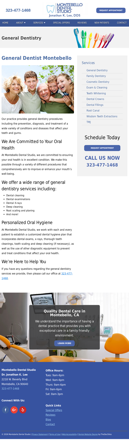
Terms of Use (54, 434)
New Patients (102, 22)
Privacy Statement (40, 434)
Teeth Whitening (96, 93)
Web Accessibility (69, 434)
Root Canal (93, 110)
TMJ (89, 122)
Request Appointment (110, 10)
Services (38, 22)
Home (5, 22)
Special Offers (61, 22)
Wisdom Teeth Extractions (102, 116)
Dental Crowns (95, 99)
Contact (122, 22)
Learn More (64, 343)
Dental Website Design (88, 434)
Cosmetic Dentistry (98, 81)
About (19, 22)
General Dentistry (97, 70)
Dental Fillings (95, 104)
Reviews (82, 22)
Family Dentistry (96, 76)
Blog (48, 419)
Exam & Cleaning (97, 87)
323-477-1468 (18, 10)
